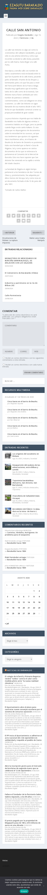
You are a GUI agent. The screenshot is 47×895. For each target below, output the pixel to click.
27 (24, 613)
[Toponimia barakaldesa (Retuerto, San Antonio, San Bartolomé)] (8, 482)
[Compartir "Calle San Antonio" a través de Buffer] (38, 215)
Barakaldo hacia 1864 (16, 543)
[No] (43, 886)
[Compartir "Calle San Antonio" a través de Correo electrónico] (23, 220)
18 (13, 608)
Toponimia (16, 489)
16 (39, 602)
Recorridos (34, 514)
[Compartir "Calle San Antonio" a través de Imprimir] (28, 220)
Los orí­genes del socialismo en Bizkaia (25, 455)
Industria (26, 459)
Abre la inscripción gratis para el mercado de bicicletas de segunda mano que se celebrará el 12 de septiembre (23, 768)
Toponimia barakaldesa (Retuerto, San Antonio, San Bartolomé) (24, 482)
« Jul (7, 623)
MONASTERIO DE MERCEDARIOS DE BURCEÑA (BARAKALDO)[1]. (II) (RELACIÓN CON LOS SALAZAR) (21, 260)
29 (34, 613)
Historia (32, 472)
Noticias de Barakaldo (19, 670)
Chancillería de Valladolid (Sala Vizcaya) (25, 497)
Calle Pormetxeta (13, 295)
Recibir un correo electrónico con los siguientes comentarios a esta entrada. (23, 359)
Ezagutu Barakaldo (25, 35)
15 (34, 602)
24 (8, 613)
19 (19, 608)
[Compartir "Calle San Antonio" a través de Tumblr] (23, 215)
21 (29, 608)
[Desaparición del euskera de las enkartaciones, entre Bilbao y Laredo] (8, 467)
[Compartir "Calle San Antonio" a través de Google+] (18, 215)
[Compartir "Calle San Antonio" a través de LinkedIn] (33, 215)
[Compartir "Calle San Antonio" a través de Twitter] (13, 215)
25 (13, 613)
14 (29, 602)
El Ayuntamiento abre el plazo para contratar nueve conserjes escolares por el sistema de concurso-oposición (23, 709)
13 (24, 602)
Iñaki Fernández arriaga (15, 557)
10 (8, 602)
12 (19, 602)
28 (29, 613)
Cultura (25, 472)
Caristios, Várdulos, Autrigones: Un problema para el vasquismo (21, 533)
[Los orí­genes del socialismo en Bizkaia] (8, 455)
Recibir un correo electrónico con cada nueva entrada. (22, 365)
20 (24, 608)
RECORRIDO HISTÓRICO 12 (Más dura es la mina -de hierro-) (26, 510)
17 (8, 608)
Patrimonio (24, 38)
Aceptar (24, 891)
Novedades (16, 474)
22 (34, 608)
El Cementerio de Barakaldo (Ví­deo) (21, 273)
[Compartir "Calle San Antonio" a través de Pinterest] (28, 215)
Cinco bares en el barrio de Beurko (22, 401)
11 (13, 602)
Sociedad (33, 459)
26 (19, 613)
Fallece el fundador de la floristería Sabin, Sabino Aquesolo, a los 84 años (23, 795)
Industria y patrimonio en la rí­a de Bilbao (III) (21, 284)
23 (39, 608)
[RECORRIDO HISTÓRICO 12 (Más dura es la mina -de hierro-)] (8, 511)
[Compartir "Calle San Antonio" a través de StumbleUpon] (18, 220)
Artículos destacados (30, 487)
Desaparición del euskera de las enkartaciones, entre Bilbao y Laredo (26, 467)
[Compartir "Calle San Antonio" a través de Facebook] (8, 215)
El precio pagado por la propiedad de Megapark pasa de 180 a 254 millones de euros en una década (22, 822)
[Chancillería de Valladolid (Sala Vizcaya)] (8, 497)
